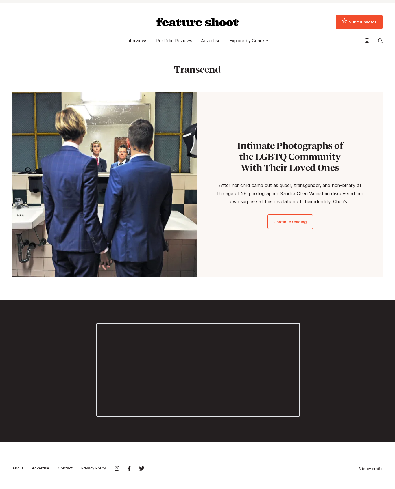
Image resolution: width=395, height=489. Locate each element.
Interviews (136, 40)
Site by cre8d (371, 468)
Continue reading (290, 221)
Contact (65, 468)
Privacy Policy (93, 468)
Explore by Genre (246, 40)
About (17, 468)
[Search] (380, 40)
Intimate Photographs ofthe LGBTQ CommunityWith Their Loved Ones (290, 156)
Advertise (211, 40)
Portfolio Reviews (174, 40)
